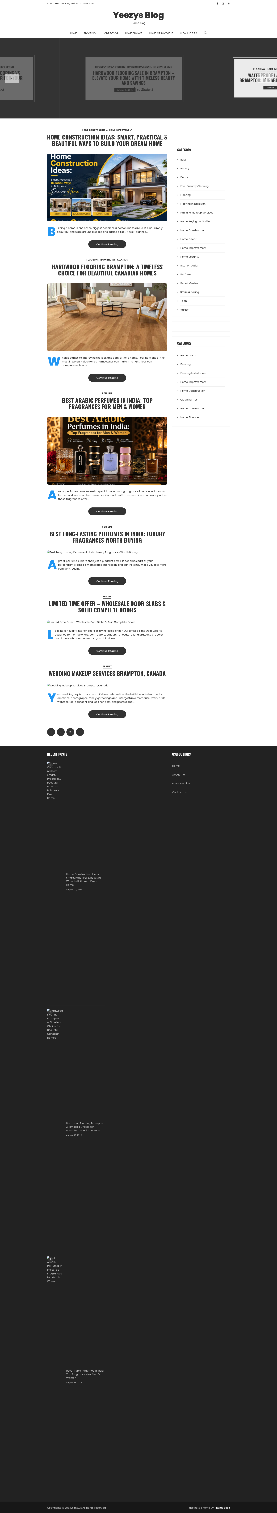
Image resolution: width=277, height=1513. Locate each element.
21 (70, 732)
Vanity (184, 310)
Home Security (189, 257)
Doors (107, 596)
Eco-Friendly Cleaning (194, 186)
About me (53, 3)
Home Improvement (161, 33)
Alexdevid (151, 87)
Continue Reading (107, 244)
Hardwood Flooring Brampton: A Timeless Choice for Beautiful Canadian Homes (107, 269)
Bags (183, 159)
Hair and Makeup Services (196, 212)
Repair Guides (189, 283)
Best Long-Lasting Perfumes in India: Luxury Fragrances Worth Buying (107, 536)
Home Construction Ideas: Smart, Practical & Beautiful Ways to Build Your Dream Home (107, 140)
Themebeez (222, 1508)
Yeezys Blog (138, 15)
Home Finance (133, 33)
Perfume (107, 393)
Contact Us (87, 3)
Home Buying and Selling (195, 221)
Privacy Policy (70, 3)
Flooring (90, 33)
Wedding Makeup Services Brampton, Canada (107, 673)
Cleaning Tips (188, 33)
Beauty (107, 666)
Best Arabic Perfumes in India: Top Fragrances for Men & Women (107, 403)
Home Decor (110, 33)
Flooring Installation (114, 259)
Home (73, 33)
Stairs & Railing (189, 292)
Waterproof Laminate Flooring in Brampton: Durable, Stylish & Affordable (138, 77)
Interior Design (18, 66)
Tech (183, 301)
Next (80, 732)
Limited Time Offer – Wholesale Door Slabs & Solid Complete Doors (107, 606)
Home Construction (94, 130)
